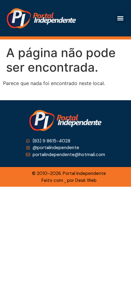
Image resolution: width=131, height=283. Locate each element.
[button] (120, 18)
